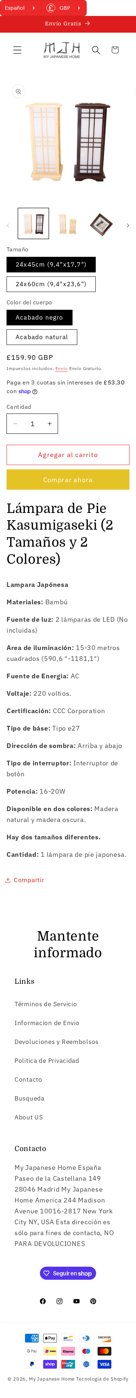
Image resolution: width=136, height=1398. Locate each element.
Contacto (28, 1080)
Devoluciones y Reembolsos (57, 1042)
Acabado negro (39, 317)
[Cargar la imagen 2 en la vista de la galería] (68, 223)
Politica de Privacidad (47, 1061)
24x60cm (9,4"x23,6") (51, 284)
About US (29, 1117)
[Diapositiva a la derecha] (128, 226)
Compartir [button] (29, 880)
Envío (61, 368)
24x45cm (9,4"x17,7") (51, 264)
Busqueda (30, 1098)
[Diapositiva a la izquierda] (8, 226)
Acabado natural (42, 337)
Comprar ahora (68, 480)
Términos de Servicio (46, 1004)
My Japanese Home (52, 1379)
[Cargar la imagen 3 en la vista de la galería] (102, 223)
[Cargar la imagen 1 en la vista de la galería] (33, 223)
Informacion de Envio (47, 1023)
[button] (17, 49)
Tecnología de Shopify (102, 1379)
